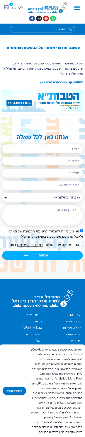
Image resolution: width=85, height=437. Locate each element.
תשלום (38, 341)
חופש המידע (34, 334)
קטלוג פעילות (72, 328)
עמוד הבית (73, 315)
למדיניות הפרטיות (30, 245)
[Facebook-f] (32, 18)
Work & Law (33, 328)
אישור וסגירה (14, 390)
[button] (77, 8)
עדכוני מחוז (73, 321)
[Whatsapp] (53, 18)
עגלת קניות (73, 334)
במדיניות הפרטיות (49, 432)
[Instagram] (39, 18)
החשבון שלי (34, 315)
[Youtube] (46, 18)
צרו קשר (75, 341)
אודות (38, 321)
